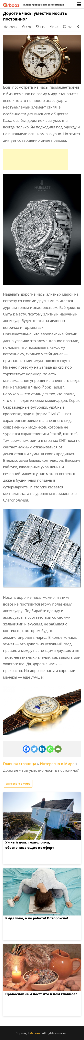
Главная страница (19, 763)
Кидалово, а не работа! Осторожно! (36, 918)
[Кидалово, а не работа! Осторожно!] (42, 891)
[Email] (58, 749)
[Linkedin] (42, 749)
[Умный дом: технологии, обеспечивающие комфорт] (42, 816)
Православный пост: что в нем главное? (41, 994)
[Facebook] (26, 749)
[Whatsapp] (50, 749)
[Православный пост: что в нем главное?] (42, 967)
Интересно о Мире (57, 763)
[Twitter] (34, 749)
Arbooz (35, 1033)
